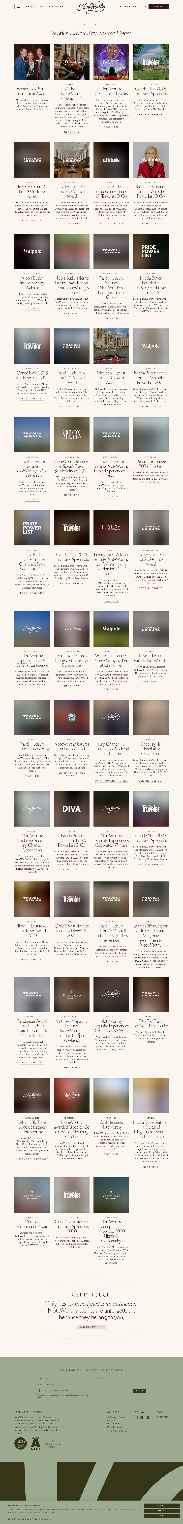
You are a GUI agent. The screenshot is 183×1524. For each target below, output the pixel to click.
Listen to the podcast (32, 1159)
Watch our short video (111, 781)
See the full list (111, 223)
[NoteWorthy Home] (91, 6)
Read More (71, 132)
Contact (158, 6)
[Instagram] (136, 1417)
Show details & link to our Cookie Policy (27, 1519)
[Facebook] (141, 1417)
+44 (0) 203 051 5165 (117, 1431)
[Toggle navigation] (18, 6)
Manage (161, 1511)
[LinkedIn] (147, 1417)
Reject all (162, 1516)
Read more (71, 495)
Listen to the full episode (72, 774)
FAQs (160, 1412)
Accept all (162, 1506)
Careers (163, 1417)
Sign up (139, 1391)
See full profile (150, 114)
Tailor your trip (91, 1327)
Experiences (54, 6)
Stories (125, 6)
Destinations (33, 6)
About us (139, 6)
